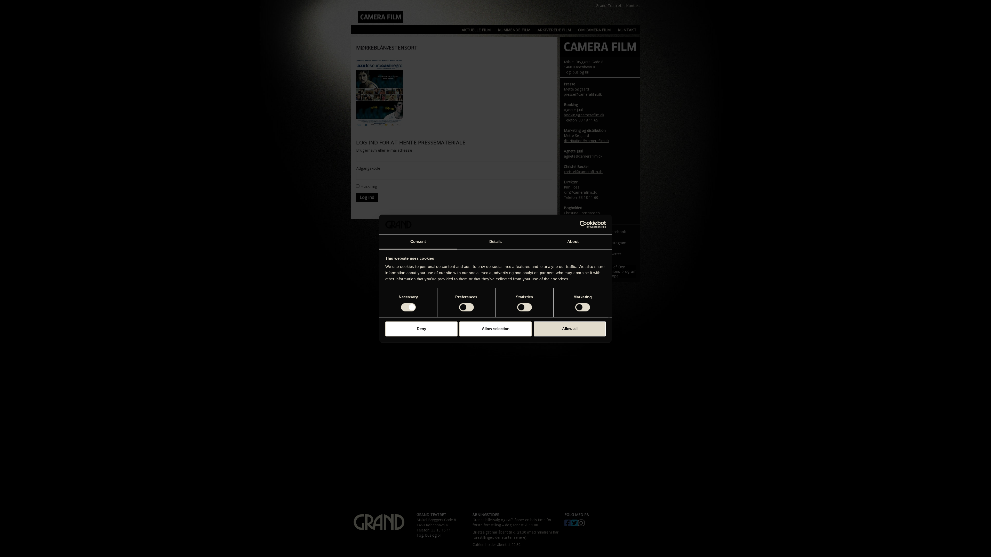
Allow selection (495, 328)
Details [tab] (495, 241)
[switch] (466, 307)
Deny (421, 328)
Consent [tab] (418, 241)
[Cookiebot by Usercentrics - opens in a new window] (583, 224)
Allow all (570, 328)
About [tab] (573, 241)
